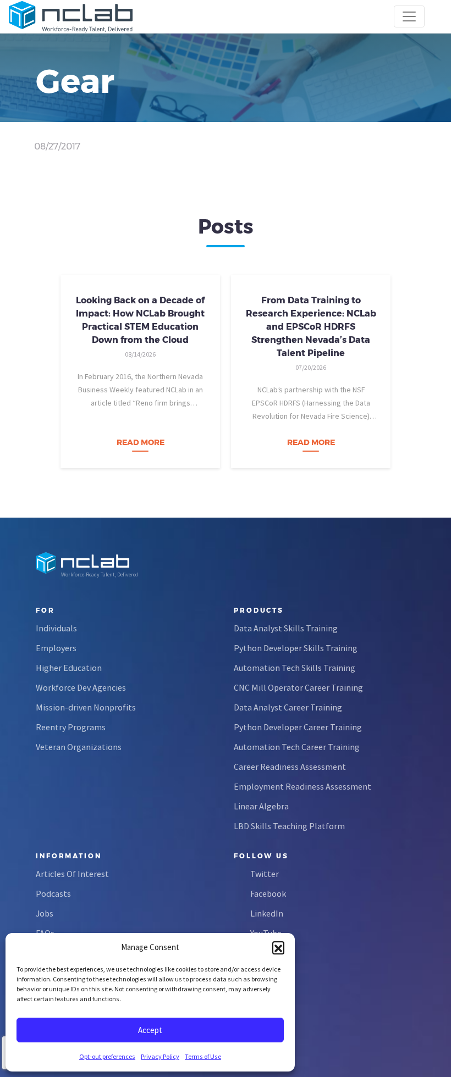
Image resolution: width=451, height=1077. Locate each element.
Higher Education (69, 667)
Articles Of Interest (72, 873)
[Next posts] (412, 368)
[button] (278, 947)
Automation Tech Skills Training (294, 667)
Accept (150, 1030)
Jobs (44, 913)
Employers (56, 647)
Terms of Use (203, 1056)
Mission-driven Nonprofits (86, 707)
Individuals (56, 628)
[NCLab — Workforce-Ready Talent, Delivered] (71, 16)
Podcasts (53, 893)
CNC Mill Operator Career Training (298, 687)
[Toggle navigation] (409, 16)
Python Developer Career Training (298, 726)
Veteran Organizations (79, 746)
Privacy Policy (160, 1056)
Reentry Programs (71, 726)
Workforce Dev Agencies (81, 687)
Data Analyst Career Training (288, 707)
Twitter (264, 873)
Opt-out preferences (107, 1056)
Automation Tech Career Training (297, 746)
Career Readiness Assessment (290, 766)
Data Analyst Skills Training (286, 628)
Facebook (268, 893)
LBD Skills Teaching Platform (289, 825)
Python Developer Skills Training (296, 647)
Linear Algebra (261, 806)
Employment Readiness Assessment (302, 786)
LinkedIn (266, 913)
